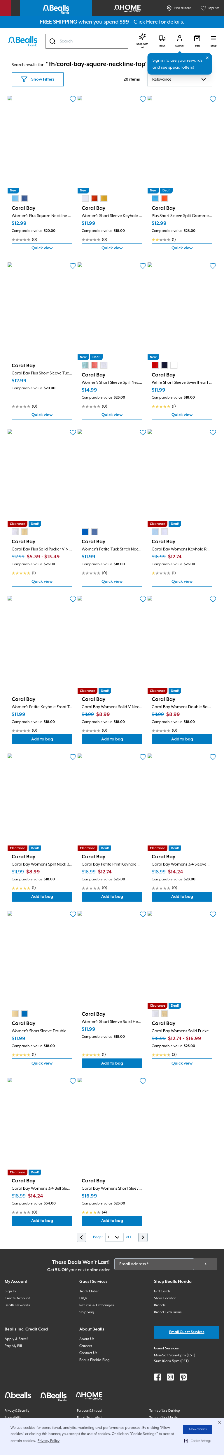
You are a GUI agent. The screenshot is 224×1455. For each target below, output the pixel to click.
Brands (160, 1305)
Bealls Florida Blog (94, 1360)
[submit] (205, 1264)
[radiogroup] (20, 198)
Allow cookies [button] (198, 1429)
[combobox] (87, 41)
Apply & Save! (16, 1339)
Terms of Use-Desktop (164, 1411)
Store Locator (165, 1298)
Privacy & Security (17, 1411)
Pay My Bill (13, 1346)
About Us (86, 1339)
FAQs (83, 1298)
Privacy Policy (49, 1441)
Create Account (17, 1298)
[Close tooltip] (207, 58)
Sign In (10, 1291)
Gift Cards (162, 1291)
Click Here (146, 22)
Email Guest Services (186, 1332)
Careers (85, 1346)
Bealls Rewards (17, 1305)
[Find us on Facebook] (157, 1377)
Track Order (89, 1291)
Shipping (86, 1312)
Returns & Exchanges (96, 1305)
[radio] (15, 198)
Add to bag (51, 740)
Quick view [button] (52, 249)
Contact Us (88, 1353)
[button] (197, 1441)
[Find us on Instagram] (170, 1377)
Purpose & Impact (89, 1411)
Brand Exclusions (168, 1312)
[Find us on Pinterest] (183, 1377)
